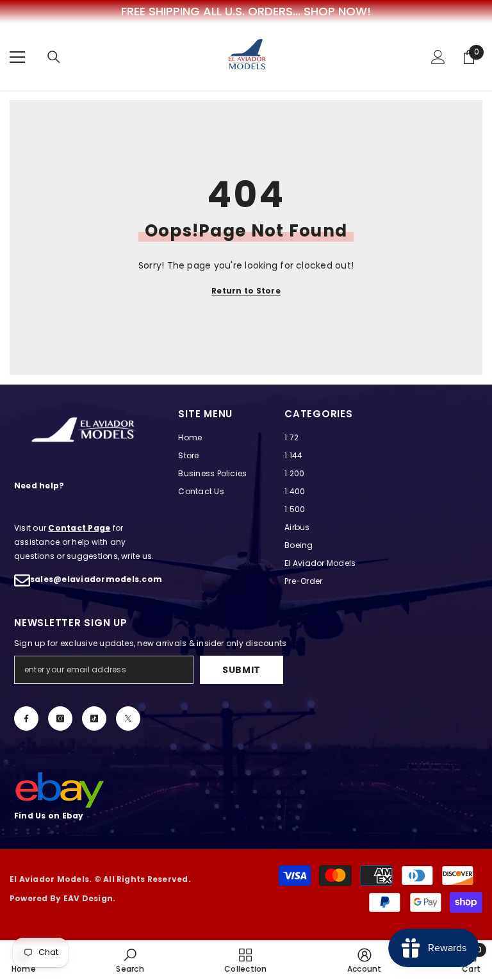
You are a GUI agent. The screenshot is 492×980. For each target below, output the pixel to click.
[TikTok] (94, 718)
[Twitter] (128, 718)
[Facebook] (26, 718)
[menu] (17, 57)
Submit (241, 669)
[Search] (54, 57)
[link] (130, 960)
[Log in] (438, 57)
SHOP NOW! (337, 11)
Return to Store (246, 290)
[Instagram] (60, 718)
